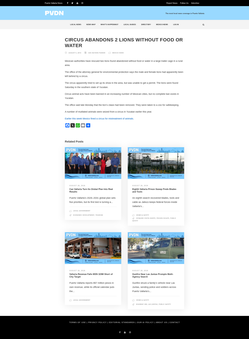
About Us (162, 322)
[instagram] (82, 3)
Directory (146, 24)
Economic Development (83, 215)
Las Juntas (153, 304)
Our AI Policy (145, 322)
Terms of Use (78, 322)
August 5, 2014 (75, 53)
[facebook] (67, 3)
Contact (175, 322)
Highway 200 (141, 304)
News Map (90, 24)
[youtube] (77, 3)
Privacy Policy (97, 322)
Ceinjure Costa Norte (145, 218)
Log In (176, 24)
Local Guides (130, 24)
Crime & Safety (142, 215)
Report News (172, 3)
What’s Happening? (109, 24)
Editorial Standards (122, 322)
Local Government (81, 211)
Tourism (99, 215)
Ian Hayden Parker (96, 53)
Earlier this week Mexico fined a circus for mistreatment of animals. (99, 118)
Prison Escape (163, 218)
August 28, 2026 (77, 185)
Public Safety (165, 304)
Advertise (195, 3)
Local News (75, 24)
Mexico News (162, 24)
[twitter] (72, 3)
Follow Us (184, 3)
